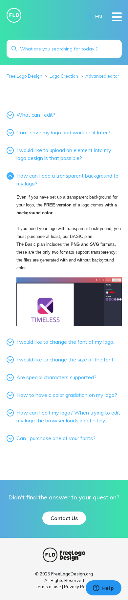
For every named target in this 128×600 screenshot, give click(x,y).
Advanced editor (102, 76)
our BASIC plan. (78, 236)
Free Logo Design (24, 76)
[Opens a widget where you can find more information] (103, 588)
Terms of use (48, 586)
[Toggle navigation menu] (90, 16)
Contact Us (64, 518)
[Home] (14, 15)
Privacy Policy (78, 586)
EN (98, 16)
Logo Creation (64, 76)
